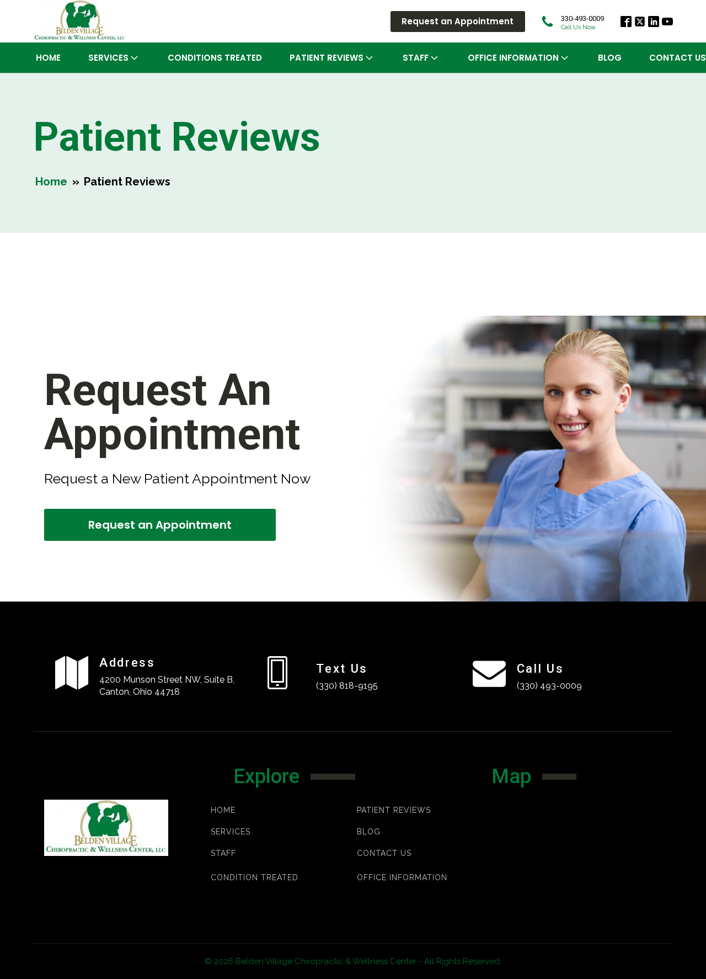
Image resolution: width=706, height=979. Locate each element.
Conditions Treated (215, 57)
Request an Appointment (458, 21)
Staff (416, 57)
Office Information (513, 57)
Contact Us (384, 853)
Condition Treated (254, 877)
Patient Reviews (394, 810)
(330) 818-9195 (347, 685)
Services (108, 57)
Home (48, 57)
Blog (610, 57)
